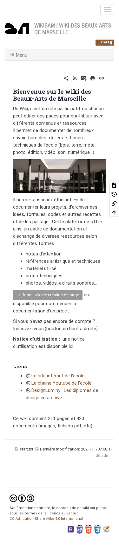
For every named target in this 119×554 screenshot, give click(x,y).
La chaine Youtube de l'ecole (61, 383)
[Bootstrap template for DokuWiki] (71, 529)
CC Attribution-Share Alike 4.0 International (46, 519)
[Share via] (66, 78)
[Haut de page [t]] (114, 212)
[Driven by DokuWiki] (106, 529)
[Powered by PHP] (79, 529)
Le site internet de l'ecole (57, 376)
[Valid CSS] (97, 529)
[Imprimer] (93, 78)
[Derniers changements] (75, 78)
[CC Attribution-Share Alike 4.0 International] (22, 498)
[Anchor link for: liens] (29, 366)
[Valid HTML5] (88, 529)
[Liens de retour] (114, 203)
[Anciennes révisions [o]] (114, 194)
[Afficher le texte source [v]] (114, 184)
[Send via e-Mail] (84, 78)
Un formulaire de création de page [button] (48, 295)
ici (71, 346)
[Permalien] (101, 78)
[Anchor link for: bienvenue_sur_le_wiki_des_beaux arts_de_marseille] (89, 98)
